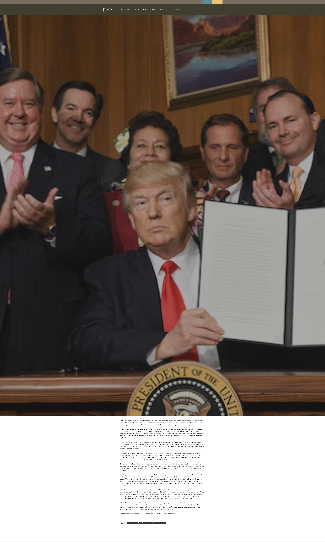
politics (154, 523)
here (174, 513)
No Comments (170, 245)
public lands (161, 523)
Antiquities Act (132, 523)
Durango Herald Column (155, 236)
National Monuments (144, 523)
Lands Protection (171, 236)
